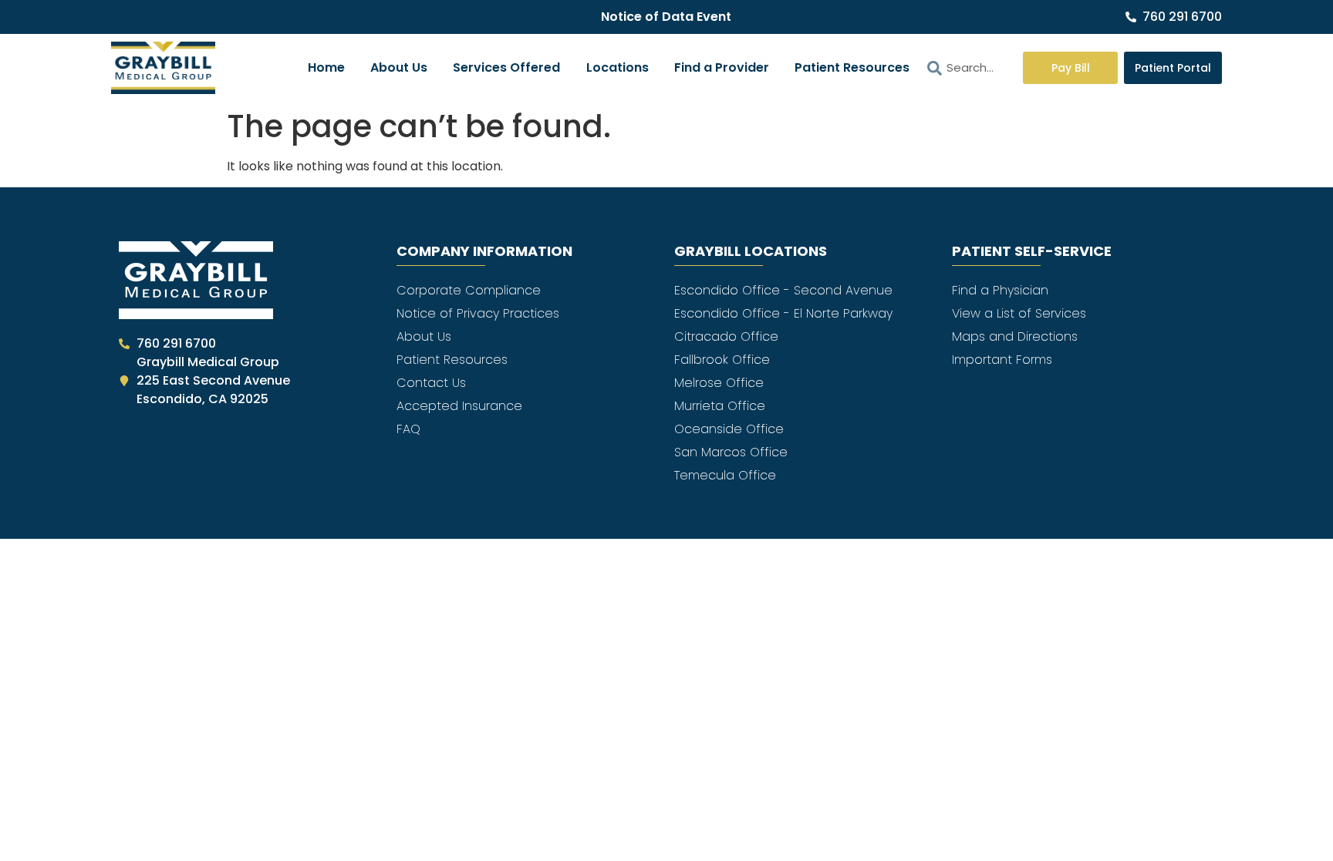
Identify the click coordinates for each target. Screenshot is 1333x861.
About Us (398, 67)
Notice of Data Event (666, 16)
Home (326, 67)
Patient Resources (852, 67)
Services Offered (506, 67)
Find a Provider (721, 67)
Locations (617, 67)
